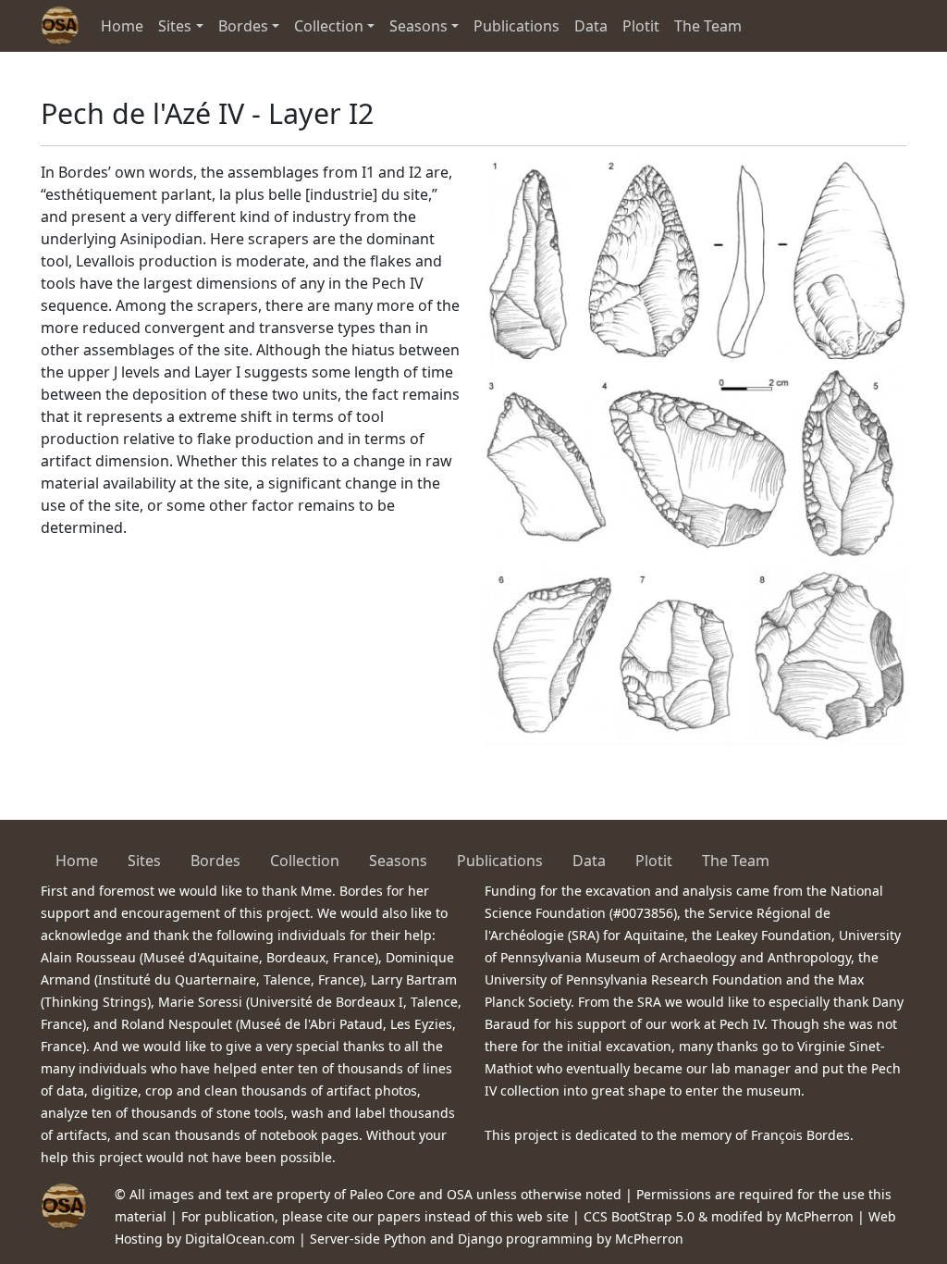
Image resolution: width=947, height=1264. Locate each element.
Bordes (215, 860)
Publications (517, 26)
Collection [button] (328, 26)
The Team (708, 26)
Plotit (640, 26)
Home (122, 26)
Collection (304, 860)
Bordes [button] (243, 26)
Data (591, 26)
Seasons (398, 860)
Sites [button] (174, 26)
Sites (144, 860)
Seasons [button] (418, 26)
